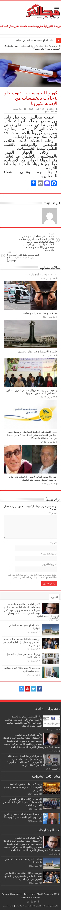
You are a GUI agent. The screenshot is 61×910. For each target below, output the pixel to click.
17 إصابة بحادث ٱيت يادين (43, 274)
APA (39, 894)
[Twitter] (33, 688)
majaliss (50, 109)
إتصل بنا (37, 905)
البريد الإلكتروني (49, 553)
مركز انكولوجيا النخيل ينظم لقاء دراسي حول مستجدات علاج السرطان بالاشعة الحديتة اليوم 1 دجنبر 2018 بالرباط (24, 760)
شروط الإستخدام (23, 905)
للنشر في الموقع (50, 905)
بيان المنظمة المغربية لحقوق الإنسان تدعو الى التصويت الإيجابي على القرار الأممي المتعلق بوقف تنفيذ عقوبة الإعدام (23, 721)
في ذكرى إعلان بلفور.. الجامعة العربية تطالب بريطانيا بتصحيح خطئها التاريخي (22, 787)
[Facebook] (39, 688)
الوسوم (54, 617)
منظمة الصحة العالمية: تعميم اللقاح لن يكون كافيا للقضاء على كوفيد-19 (23, 816)
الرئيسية (54, 46)
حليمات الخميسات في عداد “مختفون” (37, 351)
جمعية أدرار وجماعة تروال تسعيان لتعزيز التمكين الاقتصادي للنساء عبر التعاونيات (31, 392)
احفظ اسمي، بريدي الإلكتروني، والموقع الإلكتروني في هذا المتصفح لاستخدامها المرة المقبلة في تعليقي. (32, 576)
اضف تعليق (49, 111)
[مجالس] (30, 11)
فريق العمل (8, 905)
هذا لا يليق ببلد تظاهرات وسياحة (40, 313)
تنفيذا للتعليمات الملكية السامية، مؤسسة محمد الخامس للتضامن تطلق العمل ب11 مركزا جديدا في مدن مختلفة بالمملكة (32, 435)
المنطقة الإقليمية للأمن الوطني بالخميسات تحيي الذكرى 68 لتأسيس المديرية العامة (22, 802)
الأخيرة (54, 597)
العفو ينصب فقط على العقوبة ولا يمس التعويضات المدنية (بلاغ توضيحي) (23, 256)
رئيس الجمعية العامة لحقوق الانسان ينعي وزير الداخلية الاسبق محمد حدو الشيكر (32, 478)
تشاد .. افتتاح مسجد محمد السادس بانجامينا (34, 40)
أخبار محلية (43, 46)
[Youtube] (27, 688)
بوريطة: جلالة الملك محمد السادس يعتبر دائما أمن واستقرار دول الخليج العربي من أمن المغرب (21, 642)
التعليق (53, 513)
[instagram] (21, 688)
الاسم (53, 543)
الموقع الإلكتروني (49, 564)
